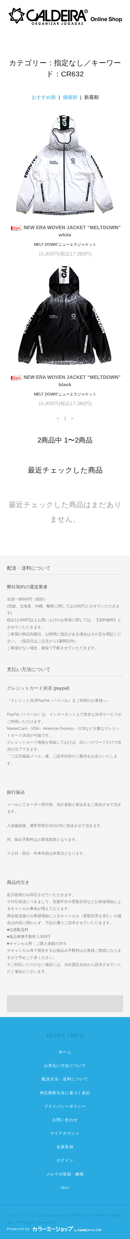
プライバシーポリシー (65, 1106)
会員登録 (65, 1147)
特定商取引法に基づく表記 (65, 1093)
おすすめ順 (44, 97)
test (65, 1187)
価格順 (70, 97)
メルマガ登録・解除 (65, 1174)
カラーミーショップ (24, 1215)
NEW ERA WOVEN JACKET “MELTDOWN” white (72, 231)
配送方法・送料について (65, 1079)
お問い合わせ (65, 1120)
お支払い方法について (65, 1065)
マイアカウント (65, 1133)
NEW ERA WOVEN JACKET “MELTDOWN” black (72, 380)
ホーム (65, 1052)
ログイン (65, 1160)
